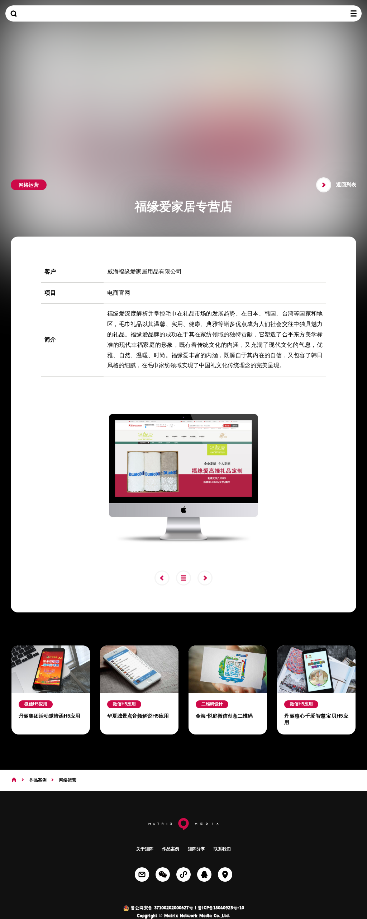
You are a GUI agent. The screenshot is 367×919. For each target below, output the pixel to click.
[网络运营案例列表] (186, 578)
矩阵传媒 (183, 13)
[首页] (14, 780)
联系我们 (222, 849)
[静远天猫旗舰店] (164, 578)
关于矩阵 (144, 849)
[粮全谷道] (207, 578)
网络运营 (67, 780)
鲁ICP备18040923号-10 (221, 908)
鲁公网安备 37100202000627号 (161, 908)
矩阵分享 (196, 849)
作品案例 (38, 780)
